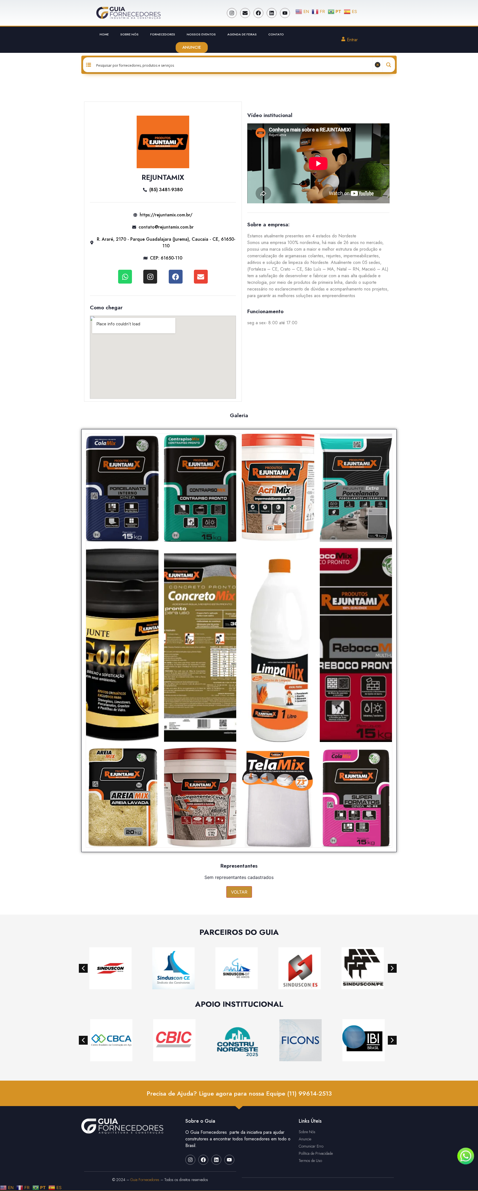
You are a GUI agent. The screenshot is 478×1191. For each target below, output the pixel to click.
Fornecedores (162, 34)
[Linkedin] (272, 13)
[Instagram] (232, 13)
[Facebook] (258, 13)
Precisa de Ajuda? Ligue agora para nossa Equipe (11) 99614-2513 (239, 1093)
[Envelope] (245, 13)
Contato (276, 34)
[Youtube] (285, 13)
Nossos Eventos (201, 34)
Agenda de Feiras (242, 34)
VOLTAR (239, 892)
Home (104, 34)
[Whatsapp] (125, 277)
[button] (83, 968)
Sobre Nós (129, 34)
